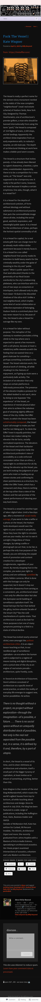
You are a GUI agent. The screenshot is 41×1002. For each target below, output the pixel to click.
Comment (26, 954)
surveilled (31, 574)
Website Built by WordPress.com (20, 996)
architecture (8, 887)
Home (5, 18)
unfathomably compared (14, 422)
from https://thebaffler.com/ (16, 52)
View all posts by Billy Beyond (26, 916)
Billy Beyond (27, 46)
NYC (8, 889)
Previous (27, 26)
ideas (23, 885)
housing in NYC (19, 887)
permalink (7, 891)
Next (35, 26)
